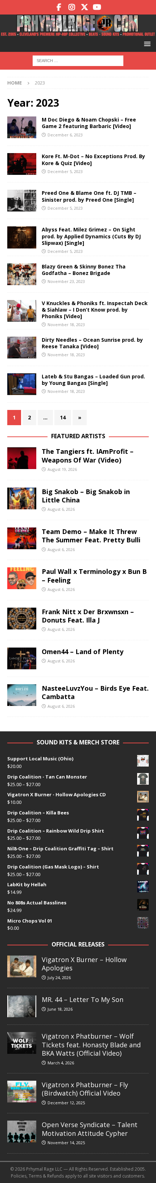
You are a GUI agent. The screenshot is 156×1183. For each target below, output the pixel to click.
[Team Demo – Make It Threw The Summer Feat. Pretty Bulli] (21, 538)
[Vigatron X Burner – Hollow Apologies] (21, 966)
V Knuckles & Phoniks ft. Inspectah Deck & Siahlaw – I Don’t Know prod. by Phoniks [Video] (95, 310)
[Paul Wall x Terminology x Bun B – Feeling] (21, 578)
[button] (146, 43)
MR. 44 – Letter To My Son (82, 999)
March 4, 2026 (61, 1062)
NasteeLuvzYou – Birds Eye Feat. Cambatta (95, 692)
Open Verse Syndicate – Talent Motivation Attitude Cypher (89, 1128)
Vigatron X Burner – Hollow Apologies (84, 963)
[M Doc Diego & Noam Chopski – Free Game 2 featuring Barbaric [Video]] (21, 127)
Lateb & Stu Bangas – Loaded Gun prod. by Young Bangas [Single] (93, 379)
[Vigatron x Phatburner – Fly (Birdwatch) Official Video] (21, 1091)
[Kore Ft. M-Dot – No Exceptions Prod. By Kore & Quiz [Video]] (21, 164)
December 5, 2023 (65, 171)
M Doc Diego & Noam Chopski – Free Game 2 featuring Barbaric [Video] (89, 123)
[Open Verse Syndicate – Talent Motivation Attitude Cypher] (21, 1131)
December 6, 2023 (65, 134)
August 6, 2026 (61, 509)
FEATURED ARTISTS (78, 436)
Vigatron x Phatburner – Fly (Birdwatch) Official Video (85, 1088)
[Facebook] (59, 7)
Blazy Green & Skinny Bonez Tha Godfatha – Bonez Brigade (84, 269)
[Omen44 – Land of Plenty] (21, 658)
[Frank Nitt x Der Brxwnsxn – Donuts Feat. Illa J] (21, 618)
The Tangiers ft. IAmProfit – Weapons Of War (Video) (88, 455)
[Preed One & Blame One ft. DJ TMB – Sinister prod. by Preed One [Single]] (21, 200)
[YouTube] (97, 7)
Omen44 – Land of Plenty (82, 651)
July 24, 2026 (59, 977)
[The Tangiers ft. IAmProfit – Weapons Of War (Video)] (21, 458)
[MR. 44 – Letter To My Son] (21, 1006)
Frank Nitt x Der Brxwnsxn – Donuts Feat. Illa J (88, 615)
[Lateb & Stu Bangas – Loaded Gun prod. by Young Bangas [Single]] (21, 384)
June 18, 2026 (60, 1009)
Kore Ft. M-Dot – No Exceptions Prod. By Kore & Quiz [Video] (93, 159)
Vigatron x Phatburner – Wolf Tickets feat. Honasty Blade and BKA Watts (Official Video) (91, 1044)
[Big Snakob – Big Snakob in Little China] (21, 498)
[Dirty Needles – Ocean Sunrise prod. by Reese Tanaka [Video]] (21, 347)
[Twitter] (84, 7)
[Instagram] (71, 7)
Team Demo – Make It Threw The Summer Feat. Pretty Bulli (91, 535)
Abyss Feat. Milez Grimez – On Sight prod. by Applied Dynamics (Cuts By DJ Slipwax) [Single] (91, 236)
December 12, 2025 (66, 1102)
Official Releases (78, 944)
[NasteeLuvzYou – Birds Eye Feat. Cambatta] (21, 695)
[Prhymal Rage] (78, 32)
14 (63, 417)
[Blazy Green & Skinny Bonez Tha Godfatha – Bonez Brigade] (21, 274)
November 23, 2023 (66, 281)
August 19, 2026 (62, 469)
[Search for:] (78, 60)
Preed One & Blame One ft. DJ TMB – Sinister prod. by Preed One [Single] (89, 196)
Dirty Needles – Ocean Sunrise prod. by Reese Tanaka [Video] (92, 343)
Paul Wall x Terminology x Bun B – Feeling (94, 575)
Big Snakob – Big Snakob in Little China (86, 495)
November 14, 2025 (66, 1142)
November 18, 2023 (66, 324)
